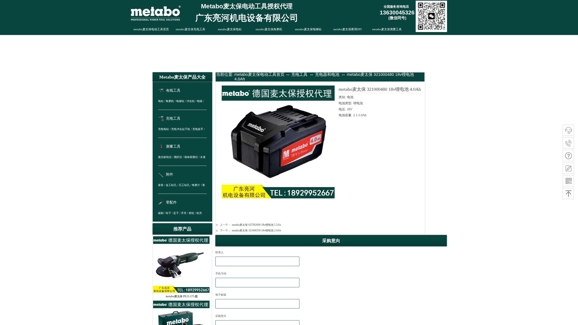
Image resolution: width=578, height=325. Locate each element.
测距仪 (178, 157)
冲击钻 (190, 101)
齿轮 (191, 213)
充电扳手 (197, 129)
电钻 (160, 101)
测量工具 (173, 146)
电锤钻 (180, 101)
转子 (168, 213)
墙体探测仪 (191, 157)
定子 (176, 213)
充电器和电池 (327, 74)
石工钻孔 (184, 185)
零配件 (171, 202)
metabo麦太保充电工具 (190, 29)
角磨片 (196, 185)
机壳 (199, 213)
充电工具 (299, 74)
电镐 (199, 101)
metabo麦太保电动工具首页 (259, 74)
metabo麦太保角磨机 (269, 29)
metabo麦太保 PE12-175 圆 (182, 296)
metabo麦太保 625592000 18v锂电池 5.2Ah (250, 224)
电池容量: (345, 115)
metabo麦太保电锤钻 (308, 29)
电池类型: (345, 103)
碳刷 (160, 213)
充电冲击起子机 (180, 129)
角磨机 (170, 101)
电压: (342, 109)
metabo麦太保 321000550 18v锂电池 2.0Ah (250, 230)
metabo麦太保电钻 (230, 29)
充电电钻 (163, 129)
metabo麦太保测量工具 (387, 29)
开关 (183, 213)
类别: (342, 97)
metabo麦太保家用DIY (347, 29)
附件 (169, 174)
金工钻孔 (171, 185)
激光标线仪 (165, 157)
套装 (160, 185)
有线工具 (173, 90)
